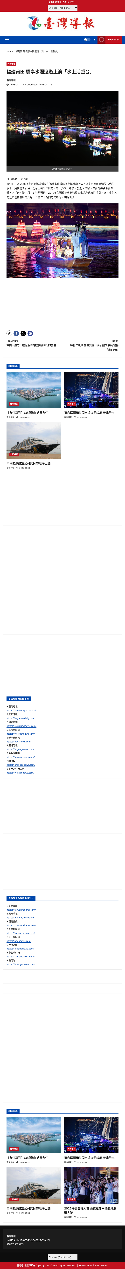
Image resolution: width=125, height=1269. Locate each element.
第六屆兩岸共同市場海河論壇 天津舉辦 (89, 413)
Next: (94, 345)
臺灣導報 (11, 80)
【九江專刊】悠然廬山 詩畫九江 (27, 413)
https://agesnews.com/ (19, 741)
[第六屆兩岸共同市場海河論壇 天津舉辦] (91, 390)
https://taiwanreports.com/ (21, 710)
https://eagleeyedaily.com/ (21, 718)
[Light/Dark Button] (87, 39)
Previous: (31, 343)
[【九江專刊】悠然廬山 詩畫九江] (34, 390)
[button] (6, 39)
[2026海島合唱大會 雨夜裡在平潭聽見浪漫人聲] (91, 1185)
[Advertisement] (62, 305)
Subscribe (113, 39)
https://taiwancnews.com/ (21, 757)
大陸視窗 (11, 64)
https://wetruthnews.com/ (21, 733)
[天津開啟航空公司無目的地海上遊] (34, 440)
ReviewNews (85, 1265)
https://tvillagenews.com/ (20, 772)
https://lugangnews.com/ (20, 749)
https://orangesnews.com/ (21, 764)
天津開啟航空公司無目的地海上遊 (28, 463)
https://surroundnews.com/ (21, 725)
